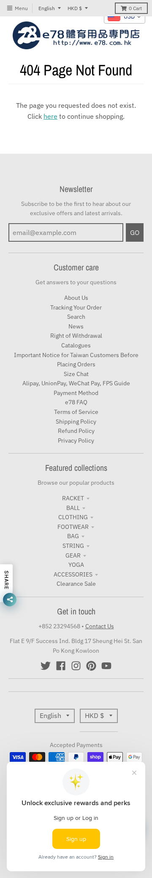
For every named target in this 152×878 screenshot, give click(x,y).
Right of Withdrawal (76, 335)
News (76, 326)
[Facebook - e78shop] (61, 666)
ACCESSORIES (73, 574)
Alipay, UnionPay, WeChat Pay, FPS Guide (76, 383)
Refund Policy (76, 431)
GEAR (73, 555)
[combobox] (124, 17)
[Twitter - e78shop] (46, 666)
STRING (73, 546)
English (46, 8)
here (50, 116)
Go (134, 232)
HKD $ (75, 8)
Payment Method (76, 393)
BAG (73, 536)
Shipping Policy (76, 421)
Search (76, 316)
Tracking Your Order (76, 307)
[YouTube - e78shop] (106, 666)
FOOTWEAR (73, 527)
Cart (135, 8)
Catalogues (76, 345)
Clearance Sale (76, 583)
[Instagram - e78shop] (76, 666)
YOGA (76, 564)
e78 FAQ (76, 402)
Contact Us (99, 626)
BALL (73, 508)
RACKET (73, 498)
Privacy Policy (76, 440)
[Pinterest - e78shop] (91, 666)
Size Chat (76, 374)
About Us (76, 298)
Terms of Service (76, 412)
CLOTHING (73, 517)
